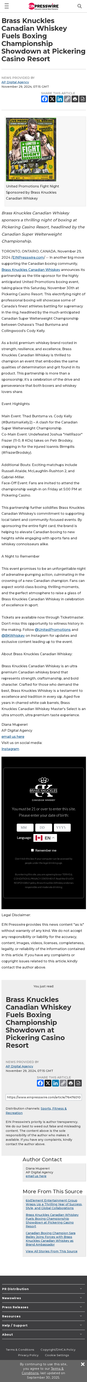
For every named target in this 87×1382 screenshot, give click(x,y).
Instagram (10, 749)
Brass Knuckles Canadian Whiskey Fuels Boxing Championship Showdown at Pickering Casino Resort (52, 1220)
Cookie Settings (57, 1355)
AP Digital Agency (15, 82)
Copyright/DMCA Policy (58, 1349)
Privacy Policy (28, 1355)
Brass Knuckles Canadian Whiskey (30, 270)
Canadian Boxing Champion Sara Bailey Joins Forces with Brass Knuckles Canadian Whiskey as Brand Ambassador (50, 1238)
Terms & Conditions (20, 1349)
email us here (12, 737)
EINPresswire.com (28, 257)
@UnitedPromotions (53, 630)
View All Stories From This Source (51, 1251)
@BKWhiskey (13, 636)
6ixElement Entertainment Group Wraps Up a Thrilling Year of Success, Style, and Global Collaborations (54, 1204)
